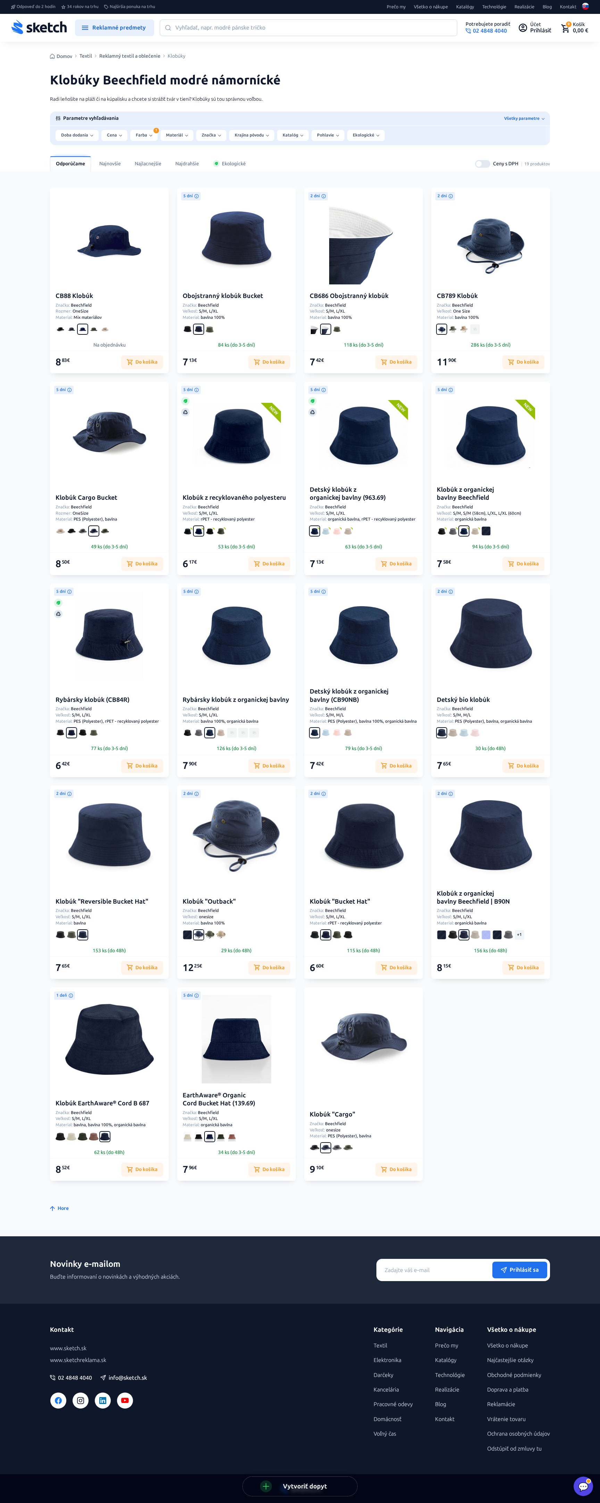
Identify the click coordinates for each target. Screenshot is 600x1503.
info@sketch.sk (128, 1378)
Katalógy (465, 7)
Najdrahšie (187, 164)
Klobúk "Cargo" (332, 1114)
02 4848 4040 (75, 1378)
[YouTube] (125, 1400)
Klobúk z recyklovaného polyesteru (234, 497)
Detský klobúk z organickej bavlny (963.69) (348, 493)
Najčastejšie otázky (510, 1360)
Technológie (494, 7)
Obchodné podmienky (514, 1375)
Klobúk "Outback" (209, 901)
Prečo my (396, 7)
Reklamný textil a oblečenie (129, 56)
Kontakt (568, 7)
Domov (64, 56)
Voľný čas (385, 1433)
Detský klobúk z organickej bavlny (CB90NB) (349, 695)
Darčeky (383, 1375)
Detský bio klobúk (463, 700)
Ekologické (234, 164)
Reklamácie (501, 1404)
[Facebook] (58, 1400)
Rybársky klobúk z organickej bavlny (236, 700)
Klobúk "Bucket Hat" (340, 901)
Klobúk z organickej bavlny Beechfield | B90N (473, 897)
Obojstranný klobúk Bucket (223, 296)
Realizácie (524, 7)
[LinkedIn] (102, 1400)
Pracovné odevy (393, 1404)
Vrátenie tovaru (506, 1419)
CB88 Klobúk (74, 296)
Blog (547, 7)
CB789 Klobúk (457, 296)
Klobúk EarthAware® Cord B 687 (102, 1103)
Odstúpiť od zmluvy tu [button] (514, 1448)
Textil (86, 56)
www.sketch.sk (68, 1348)
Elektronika (387, 1360)
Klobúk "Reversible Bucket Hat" (102, 901)
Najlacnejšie (148, 164)
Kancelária (386, 1389)
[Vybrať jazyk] (585, 7)
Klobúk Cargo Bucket (86, 497)
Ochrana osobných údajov (518, 1433)
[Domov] (39, 28)
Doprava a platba (507, 1389)
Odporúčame (70, 164)
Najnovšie (110, 164)
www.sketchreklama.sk (78, 1360)
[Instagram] (80, 1400)
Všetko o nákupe (431, 7)
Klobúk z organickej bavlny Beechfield (465, 493)
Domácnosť (387, 1419)
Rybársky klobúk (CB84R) (93, 700)
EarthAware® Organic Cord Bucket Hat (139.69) (219, 1099)
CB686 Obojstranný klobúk (349, 296)
